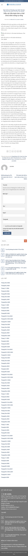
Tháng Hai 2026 (5, 291)
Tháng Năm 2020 (5, 455)
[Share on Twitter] (12, 151)
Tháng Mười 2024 (5, 321)
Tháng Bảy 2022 (5, 385)
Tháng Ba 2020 (5, 460)
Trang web (5, 219)
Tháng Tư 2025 (5, 305)
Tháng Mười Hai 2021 (6, 402)
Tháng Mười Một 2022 (7, 377)
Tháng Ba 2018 (5, 477)
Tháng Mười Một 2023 (7, 352)
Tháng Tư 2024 (5, 338)
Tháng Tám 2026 (5, 282)
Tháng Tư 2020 (5, 457)
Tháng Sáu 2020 (5, 452)
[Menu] (2, 4)
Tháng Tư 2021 (5, 424)
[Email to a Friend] (15, 151)
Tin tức (17, 11)
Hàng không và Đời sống (9, 9)
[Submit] (25, 240)
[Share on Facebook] (10, 151)
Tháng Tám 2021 (5, 413)
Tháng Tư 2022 (5, 394)
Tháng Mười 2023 (5, 355)
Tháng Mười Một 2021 (7, 405)
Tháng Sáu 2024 (5, 332)
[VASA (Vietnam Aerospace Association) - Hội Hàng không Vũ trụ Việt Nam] (14, 5)
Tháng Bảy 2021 (5, 416)
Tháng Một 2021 (5, 432)
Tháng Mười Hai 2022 (6, 374)
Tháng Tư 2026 (5, 288)
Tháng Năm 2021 (5, 421)
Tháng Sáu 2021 (5, 419)
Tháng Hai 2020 (5, 463)
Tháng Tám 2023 (5, 360)
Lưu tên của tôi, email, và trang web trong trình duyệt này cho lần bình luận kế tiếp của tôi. (13, 228)
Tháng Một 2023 (5, 371)
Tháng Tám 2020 (5, 446)
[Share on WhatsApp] (7, 151)
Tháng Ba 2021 (5, 427)
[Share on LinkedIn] (20, 151)
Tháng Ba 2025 (5, 307)
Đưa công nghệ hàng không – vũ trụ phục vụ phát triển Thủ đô (16, 268)
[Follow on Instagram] (3, 494)
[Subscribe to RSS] (10, 494)
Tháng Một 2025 (5, 313)
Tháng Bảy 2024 (5, 330)
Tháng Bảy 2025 (5, 299)
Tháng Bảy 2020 (5, 449)
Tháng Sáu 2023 (5, 366)
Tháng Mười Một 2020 (7, 438)
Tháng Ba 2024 (5, 341)
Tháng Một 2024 (5, 346)
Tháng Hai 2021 (5, 430)
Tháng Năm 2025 (5, 302)
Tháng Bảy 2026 (5, 285)
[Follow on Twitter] (5, 494)
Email (4, 212)
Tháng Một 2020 (5, 466)
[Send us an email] (7, 494)
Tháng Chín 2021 (5, 410)
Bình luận (5, 193)
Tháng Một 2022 (5, 399)
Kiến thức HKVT (7, 10)
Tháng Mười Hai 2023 (6, 349)
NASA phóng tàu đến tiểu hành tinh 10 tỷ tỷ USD (6, 177)
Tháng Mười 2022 (5, 380)
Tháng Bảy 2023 (5, 363)
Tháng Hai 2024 (5, 344)
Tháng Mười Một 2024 (7, 319)
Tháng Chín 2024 (5, 324)
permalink (14, 160)
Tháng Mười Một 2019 (7, 471)
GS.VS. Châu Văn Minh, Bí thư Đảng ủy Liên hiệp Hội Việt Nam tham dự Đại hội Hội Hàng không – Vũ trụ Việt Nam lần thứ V (15, 262)
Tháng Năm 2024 (5, 335)
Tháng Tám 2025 (5, 296)
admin (21, 19)
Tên (4, 206)
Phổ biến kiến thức (15, 10)
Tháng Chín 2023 (5, 357)
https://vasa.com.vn (11, 509)
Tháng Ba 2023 (5, 369)
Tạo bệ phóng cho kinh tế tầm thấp (14, 249)
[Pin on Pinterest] (18, 151)
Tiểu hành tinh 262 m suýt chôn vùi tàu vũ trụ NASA (21, 177)
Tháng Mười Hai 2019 (6, 469)
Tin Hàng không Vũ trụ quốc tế (14, 11)
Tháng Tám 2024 (5, 327)
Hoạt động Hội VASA (20, 9)
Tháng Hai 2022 (5, 396)
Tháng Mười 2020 (5, 441)
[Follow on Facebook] (2, 494)
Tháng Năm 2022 (5, 391)
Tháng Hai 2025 (5, 310)
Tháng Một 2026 (5, 294)
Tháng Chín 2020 (5, 444)
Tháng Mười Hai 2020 (6, 435)
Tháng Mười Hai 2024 (6, 316)
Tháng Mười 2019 (5, 474)
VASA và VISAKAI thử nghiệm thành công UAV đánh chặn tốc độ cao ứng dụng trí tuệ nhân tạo (16, 255)
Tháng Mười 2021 (5, 407)
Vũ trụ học (21, 11)
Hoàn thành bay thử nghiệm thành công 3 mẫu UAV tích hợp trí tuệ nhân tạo (15, 273)
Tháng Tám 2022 (5, 382)
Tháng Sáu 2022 (5, 388)
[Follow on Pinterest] (9, 494)
